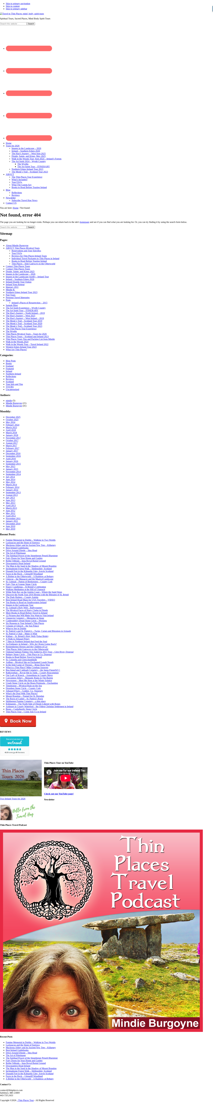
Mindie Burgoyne (14, 403)
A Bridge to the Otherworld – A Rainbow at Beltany (30, 576)
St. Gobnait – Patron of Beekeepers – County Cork (29, 581)
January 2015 (12, 469)
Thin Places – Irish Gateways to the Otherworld (33, 263)
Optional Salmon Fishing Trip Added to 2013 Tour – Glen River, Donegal (39, 652)
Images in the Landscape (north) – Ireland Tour (27, 276)
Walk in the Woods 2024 (17, 341)
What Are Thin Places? (16, 349)
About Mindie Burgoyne (17, 245)
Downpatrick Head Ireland (18, 563)
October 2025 (12, 419)
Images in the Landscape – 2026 (20, 274)
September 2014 (13, 474)
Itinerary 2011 (12, 287)
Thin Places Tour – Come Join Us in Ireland (26, 711)
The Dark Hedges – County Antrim (22, 597)
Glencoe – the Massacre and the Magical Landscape (29, 579)
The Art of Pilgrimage (16, 553)
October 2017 (12, 440)
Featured (10, 368)
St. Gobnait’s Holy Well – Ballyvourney (24, 607)
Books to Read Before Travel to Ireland (24, 657)
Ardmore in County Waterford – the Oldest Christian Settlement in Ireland (39, 706)
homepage (84, 222)
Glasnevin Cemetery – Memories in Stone (25, 618)
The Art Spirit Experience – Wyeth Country (26, 308)
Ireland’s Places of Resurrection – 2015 (29, 302)
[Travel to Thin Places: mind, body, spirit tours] (22, 13)
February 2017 (12, 448)
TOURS (10, 387)
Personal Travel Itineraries (18, 297)
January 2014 (12, 490)
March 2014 (11, 484)
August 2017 (12, 443)
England (9, 366)
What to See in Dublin (16, 628)
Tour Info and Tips (14, 384)
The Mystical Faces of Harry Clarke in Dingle (27, 610)
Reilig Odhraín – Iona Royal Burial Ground (26, 561)
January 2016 (12, 461)
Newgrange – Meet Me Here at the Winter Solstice (29, 680)
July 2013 (10, 497)
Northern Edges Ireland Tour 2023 (21, 292)
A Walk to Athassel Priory (18, 639)
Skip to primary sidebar (16, 9)
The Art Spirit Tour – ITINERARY (22, 310)
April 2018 (11, 430)
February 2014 (12, 487)
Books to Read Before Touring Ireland (29, 261)
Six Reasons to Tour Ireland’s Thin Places (25, 623)
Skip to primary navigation (18, 3)
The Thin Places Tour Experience (21, 328)
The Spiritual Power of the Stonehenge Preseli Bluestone (32, 555)
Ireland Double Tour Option (18, 282)
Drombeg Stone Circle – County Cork (23, 688)
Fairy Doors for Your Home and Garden (24, 558)
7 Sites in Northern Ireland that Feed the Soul (26, 641)
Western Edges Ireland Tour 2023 (21, 347)
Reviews (10, 379)
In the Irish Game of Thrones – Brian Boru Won (28, 665)
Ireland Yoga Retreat (15, 284)
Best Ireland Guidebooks (17, 548)
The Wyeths (11, 331)
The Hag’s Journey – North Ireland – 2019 (25, 313)
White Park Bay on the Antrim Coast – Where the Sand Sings (34, 592)
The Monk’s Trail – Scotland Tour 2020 (24, 323)
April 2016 (11, 458)
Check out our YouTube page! (59, 794)
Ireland (9, 371)
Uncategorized (12, 389)
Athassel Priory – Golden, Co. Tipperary (24, 691)
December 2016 (13, 453)
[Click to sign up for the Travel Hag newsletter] (18, 819)
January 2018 (12, 435)
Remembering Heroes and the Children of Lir (26, 646)
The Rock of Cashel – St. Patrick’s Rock (24, 698)
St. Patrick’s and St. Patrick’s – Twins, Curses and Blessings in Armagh (38, 631)
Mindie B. (10, 289)
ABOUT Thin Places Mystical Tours (23, 248)
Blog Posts (11, 361)
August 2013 (12, 495)
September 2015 (13, 464)
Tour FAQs (17, 253)
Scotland (10, 381)
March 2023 (11, 427)
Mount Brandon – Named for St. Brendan (25, 696)
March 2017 (11, 445)
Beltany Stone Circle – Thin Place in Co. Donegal (29, 654)
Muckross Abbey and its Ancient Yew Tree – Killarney (31, 545)
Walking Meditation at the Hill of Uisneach (25, 589)
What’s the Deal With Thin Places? (22, 693)
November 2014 (13, 471)
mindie (9, 400)
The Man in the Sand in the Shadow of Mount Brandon (31, 566)
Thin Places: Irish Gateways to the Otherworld (27, 649)
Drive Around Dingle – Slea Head (21, 550)
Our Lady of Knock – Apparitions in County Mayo (29, 675)
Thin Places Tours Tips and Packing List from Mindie (30, 339)
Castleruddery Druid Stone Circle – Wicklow (26, 620)
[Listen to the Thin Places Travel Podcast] (101, 1031)
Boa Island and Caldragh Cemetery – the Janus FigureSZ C (33, 670)
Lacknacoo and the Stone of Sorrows (23, 542)
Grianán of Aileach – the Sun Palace (22, 626)
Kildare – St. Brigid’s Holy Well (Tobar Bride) (27, 636)
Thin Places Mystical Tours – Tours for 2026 (26, 334)
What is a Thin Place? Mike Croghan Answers (27, 667)
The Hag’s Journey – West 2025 (20, 315)
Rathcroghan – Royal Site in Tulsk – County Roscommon (32, 672)
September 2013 (13, 492)
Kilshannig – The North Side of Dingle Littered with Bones (33, 704)
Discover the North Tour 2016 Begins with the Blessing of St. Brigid (37, 594)
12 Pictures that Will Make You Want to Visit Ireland (30, 615)
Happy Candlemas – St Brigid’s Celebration (26, 587)
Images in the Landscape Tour (19, 605)
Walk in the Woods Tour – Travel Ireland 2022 (27, 344)
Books (9, 363)
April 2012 (11, 516)
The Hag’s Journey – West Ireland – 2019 (25, 318)
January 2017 (12, 451)
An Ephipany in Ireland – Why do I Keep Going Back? (31, 644)
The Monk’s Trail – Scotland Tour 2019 (24, 321)
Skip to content (13, 6)
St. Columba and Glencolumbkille (21, 659)
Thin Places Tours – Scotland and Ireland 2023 (27, 336)
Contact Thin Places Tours (18, 266)
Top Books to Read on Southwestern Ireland (26, 602)
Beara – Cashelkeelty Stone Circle (21, 709)
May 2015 (10, 466)
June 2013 (10, 500)
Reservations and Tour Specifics (26, 250)
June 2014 (10, 479)
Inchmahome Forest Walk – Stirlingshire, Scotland (29, 568)
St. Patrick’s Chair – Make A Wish (21, 633)
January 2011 (12, 521)
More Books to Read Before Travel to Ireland (26, 613)
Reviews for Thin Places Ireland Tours (29, 256)
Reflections (11, 376)
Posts (8, 300)
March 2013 (11, 508)
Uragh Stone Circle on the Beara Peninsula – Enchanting (32, 683)
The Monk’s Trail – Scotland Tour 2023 (24, 326)
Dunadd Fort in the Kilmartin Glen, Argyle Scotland (29, 571)
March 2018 (11, 432)
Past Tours (10, 295)
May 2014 (10, 482)
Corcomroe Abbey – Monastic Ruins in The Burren (29, 678)
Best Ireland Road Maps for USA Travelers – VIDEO (30, 600)
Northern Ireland (13, 374)
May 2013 (10, 503)
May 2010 (10, 529)
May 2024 (10, 422)
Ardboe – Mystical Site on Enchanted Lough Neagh (29, 662)
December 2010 (13, 523)
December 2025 (13, 417)
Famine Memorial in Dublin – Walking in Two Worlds (30, 540)
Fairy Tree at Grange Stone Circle (21, 584)
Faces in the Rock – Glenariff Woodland (24, 574)
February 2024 (12, 425)
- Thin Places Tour (25, 1100)
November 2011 (13, 518)
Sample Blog (12, 305)
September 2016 (13, 456)
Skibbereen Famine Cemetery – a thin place (26, 701)
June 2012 (10, 510)
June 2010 (10, 526)
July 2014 (10, 477)
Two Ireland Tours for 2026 (12, 798)
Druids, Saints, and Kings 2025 (20, 271)
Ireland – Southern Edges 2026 (20, 279)
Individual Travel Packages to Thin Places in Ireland (35, 258)
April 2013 (11, 505)
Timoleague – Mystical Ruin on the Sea (24, 685)
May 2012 (10, 513)
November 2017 (13, 438)
